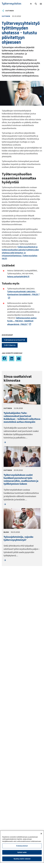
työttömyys (10, 345)
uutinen (9, 10)
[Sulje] (41, 833)
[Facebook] (4, 358)
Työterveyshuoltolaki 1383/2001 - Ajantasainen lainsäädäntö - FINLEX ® (23, 293)
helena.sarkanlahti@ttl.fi (18, 276)
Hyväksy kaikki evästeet (22, 859)
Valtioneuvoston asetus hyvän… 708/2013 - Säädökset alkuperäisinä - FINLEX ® (22, 321)
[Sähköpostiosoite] (18, 358)
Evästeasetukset (22, 846)
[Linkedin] (11, 358)
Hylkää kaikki (22, 852)
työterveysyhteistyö (14, 340)
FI (31, 4)
